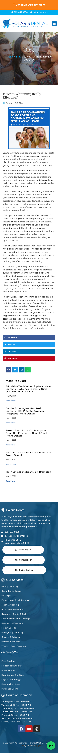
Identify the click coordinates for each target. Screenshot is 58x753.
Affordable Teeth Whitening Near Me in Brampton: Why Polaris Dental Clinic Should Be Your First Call (28, 389)
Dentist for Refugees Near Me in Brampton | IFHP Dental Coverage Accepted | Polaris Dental (25, 411)
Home (10, 56)
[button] (54, 23)
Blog (18, 56)
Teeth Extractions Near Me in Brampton (28, 472)
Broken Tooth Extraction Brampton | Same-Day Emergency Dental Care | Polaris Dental (26, 433)
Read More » (11, 401)
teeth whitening (15, 153)
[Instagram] (36, 728)
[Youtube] (29, 728)
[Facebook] (21, 728)
